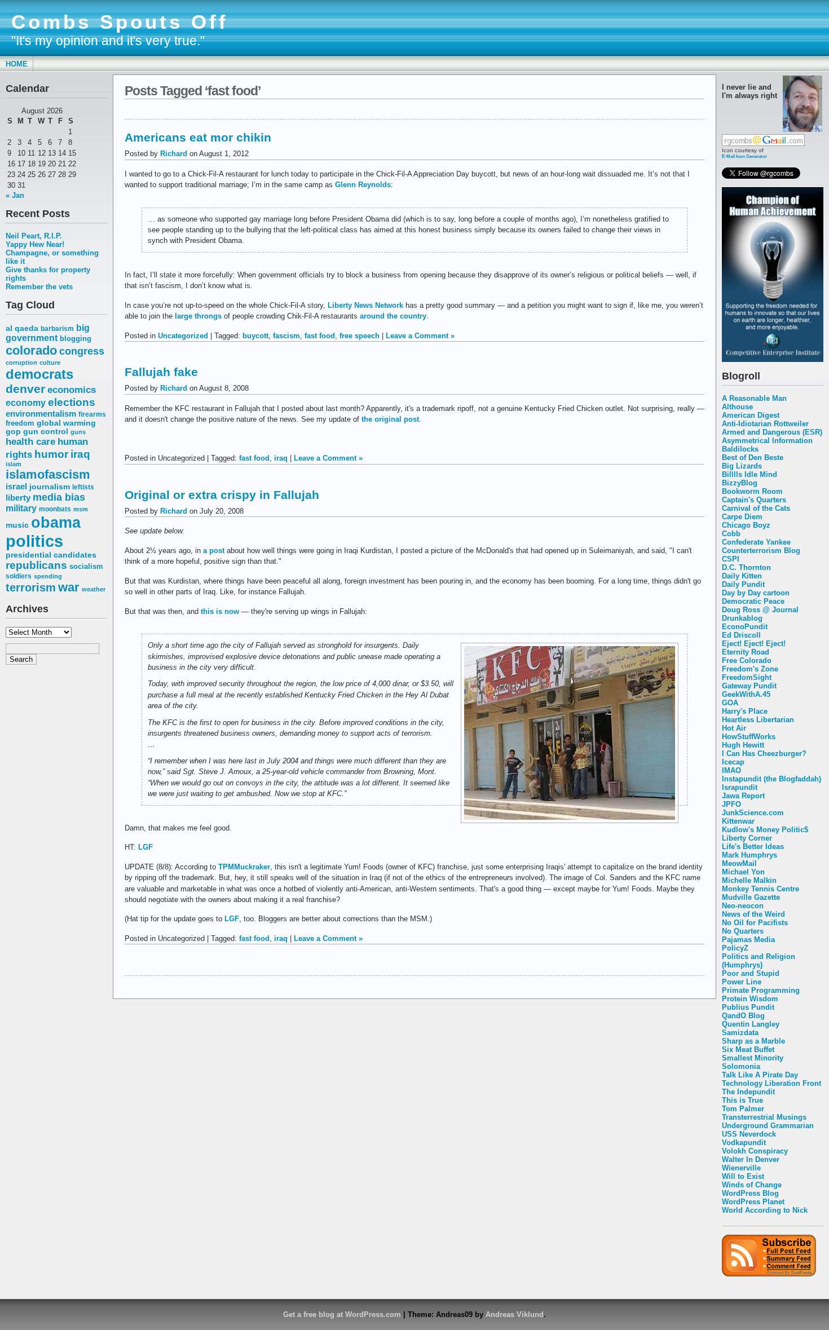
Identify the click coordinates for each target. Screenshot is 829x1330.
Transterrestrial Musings (764, 1117)
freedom (20, 423)
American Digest (750, 415)
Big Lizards (742, 466)
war (69, 587)
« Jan (15, 195)
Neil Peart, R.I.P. (34, 236)
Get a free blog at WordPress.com (342, 1314)
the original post (390, 419)
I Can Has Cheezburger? (764, 753)
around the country (393, 316)
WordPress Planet (753, 1202)
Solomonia (741, 1066)
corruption (21, 362)
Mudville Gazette (751, 897)
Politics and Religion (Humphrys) (758, 960)
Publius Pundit (748, 1007)
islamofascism (48, 474)
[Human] (772, 359)
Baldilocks (740, 449)
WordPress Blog (750, 1193)
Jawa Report (743, 796)
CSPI (730, 559)
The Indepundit (748, 1092)
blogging (75, 339)
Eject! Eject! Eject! (754, 643)
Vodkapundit (744, 1142)
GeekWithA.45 (746, 694)
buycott (255, 336)
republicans (36, 565)
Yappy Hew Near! (35, 244)
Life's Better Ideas (753, 846)
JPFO (731, 804)
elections (71, 402)
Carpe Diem (742, 516)
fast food (320, 336)
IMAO (731, 770)
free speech (359, 336)
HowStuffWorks (748, 736)
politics (34, 541)
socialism (86, 566)
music (17, 524)
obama (56, 522)
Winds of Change (752, 1185)
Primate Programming (761, 990)
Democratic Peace (753, 601)
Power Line (741, 982)
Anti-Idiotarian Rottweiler (765, 423)
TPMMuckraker (244, 867)
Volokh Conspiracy (755, 1151)
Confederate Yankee (756, 542)
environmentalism (41, 413)
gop (13, 431)
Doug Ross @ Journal (760, 610)
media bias (59, 497)
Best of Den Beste (752, 457)
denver (25, 388)
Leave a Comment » (420, 336)
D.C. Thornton (746, 567)
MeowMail (739, 863)
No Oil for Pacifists (755, 922)
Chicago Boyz (746, 525)
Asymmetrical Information (767, 440)
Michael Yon (743, 872)
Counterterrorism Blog (761, 550)
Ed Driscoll (741, 635)
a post (213, 550)
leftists (83, 487)
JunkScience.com (753, 812)
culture (49, 362)
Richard (173, 153)
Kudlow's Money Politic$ (765, 829)
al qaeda (22, 328)
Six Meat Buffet (748, 1049)
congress (81, 351)
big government (48, 333)
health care (30, 441)
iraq (80, 454)
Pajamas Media (748, 939)
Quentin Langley (750, 1024)
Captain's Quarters (754, 500)
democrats (39, 374)
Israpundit (739, 787)
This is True (742, 1100)
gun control (45, 431)
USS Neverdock (749, 1134)
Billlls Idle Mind (749, 474)
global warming (66, 423)
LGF (145, 847)
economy (26, 403)
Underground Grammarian (768, 1125)
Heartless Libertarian (758, 719)
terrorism (31, 587)
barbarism (57, 329)
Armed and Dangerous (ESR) (772, 432)
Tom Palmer (743, 1108)
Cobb (731, 533)
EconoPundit (745, 626)
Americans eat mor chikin (198, 137)
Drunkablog (742, 618)
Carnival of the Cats (756, 508)
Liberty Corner (747, 838)
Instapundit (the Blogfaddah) (771, 779)
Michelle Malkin (749, 880)
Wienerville (741, 1168)
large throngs (198, 316)
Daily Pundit (743, 584)
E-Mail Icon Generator (744, 156)
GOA (730, 703)
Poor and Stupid (750, 973)
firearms (92, 414)
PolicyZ (735, 948)
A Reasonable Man (754, 398)
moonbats (55, 509)
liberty (18, 497)
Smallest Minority (752, 1058)
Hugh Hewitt (743, 745)
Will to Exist (743, 1176)
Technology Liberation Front (771, 1083)
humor (51, 454)
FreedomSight (746, 677)
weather (93, 589)
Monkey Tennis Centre (760, 889)
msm (80, 509)
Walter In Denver (750, 1159)
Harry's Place (745, 711)
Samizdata (740, 1032)
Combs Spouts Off (119, 22)
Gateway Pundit (749, 686)
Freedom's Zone (750, 669)
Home (17, 64)
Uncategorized (183, 336)
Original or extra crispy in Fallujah (222, 494)
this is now (220, 611)
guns (78, 431)
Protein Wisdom (750, 999)
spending (48, 576)
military (21, 508)
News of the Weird (753, 914)
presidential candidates (51, 555)
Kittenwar (738, 821)
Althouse (737, 407)
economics (71, 390)
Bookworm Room (752, 491)
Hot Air (734, 728)
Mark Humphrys (749, 855)
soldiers (19, 576)
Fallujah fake (161, 371)
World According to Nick (765, 1210)
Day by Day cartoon (756, 593)
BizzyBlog (739, 483)
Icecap (733, 762)
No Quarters (743, 931)
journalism (49, 486)
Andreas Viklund (515, 1314)
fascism (286, 336)
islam (13, 464)
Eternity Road (745, 652)
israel (16, 486)
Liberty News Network (365, 305)
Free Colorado (746, 660)
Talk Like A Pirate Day (760, 1075)
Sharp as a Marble (753, 1041)
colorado (31, 350)
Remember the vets (39, 286)
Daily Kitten (742, 576)
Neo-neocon (743, 906)
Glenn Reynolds (363, 184)
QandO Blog (743, 1015)
